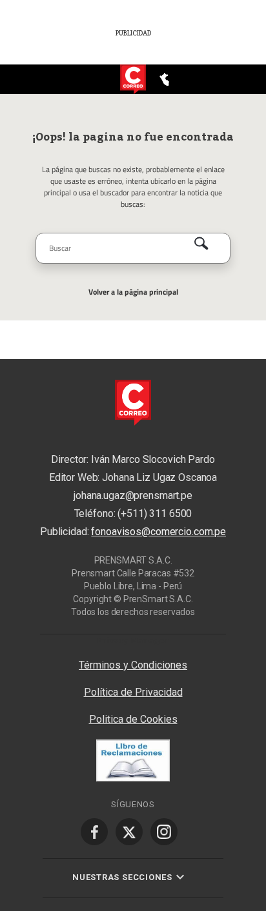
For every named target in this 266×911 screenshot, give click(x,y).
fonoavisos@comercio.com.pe (158, 531)
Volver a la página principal (133, 292)
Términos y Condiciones (133, 665)
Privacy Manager (133, 640)
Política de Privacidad (133, 692)
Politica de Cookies (133, 719)
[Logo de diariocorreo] (133, 79)
